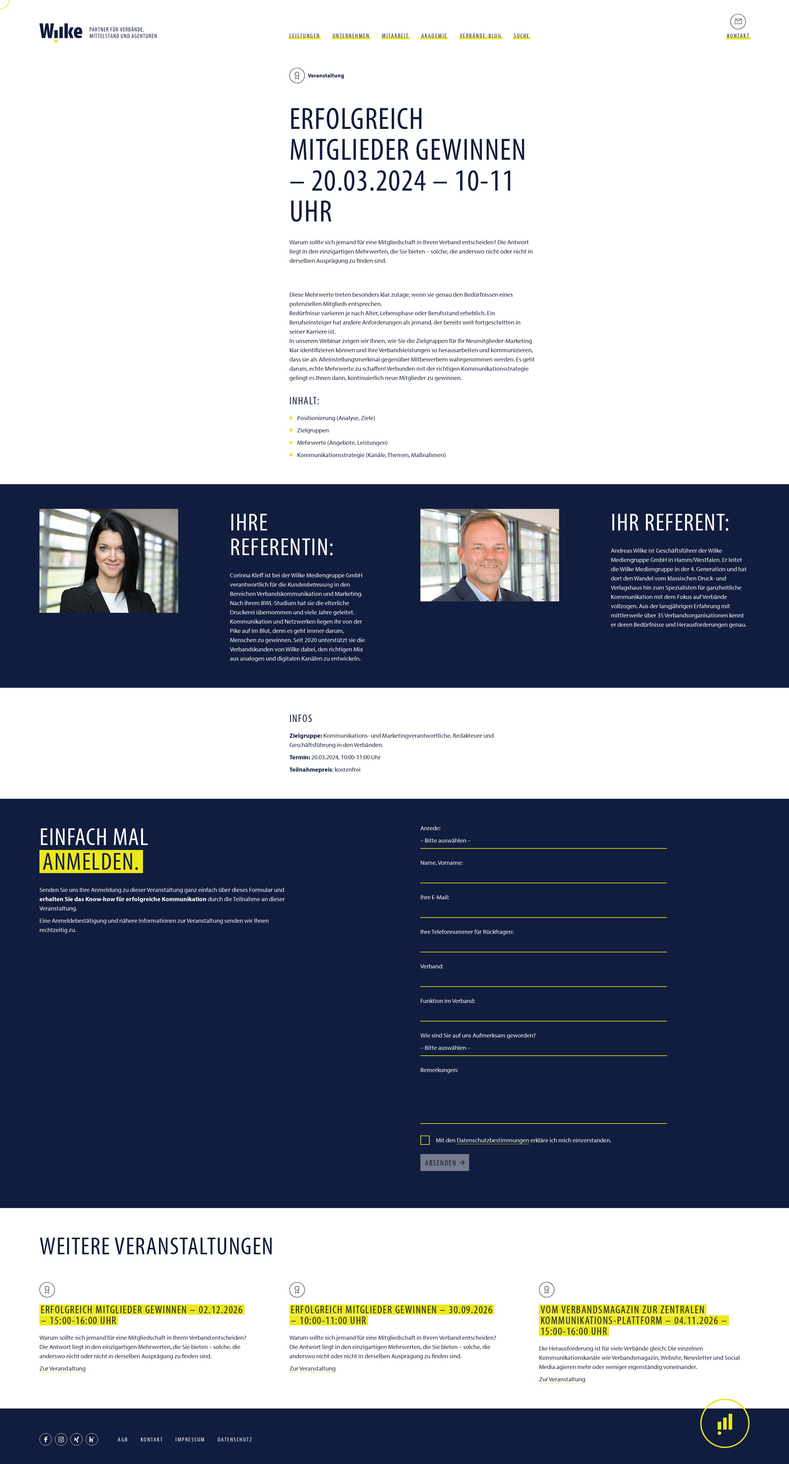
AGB (123, 1439)
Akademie (434, 35)
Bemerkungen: (439, 1070)
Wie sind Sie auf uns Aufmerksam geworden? (478, 1035)
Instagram (61, 1439)
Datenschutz (235, 1439)
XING (76, 1439)
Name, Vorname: (441, 862)
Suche (522, 35)
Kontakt (152, 1439)
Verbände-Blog (481, 35)
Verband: (431, 966)
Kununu (92, 1439)
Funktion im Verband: (447, 1000)
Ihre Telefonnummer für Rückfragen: (466, 931)
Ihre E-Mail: (434, 897)
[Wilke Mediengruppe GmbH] (101, 31)
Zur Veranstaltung (62, 1368)
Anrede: (430, 828)
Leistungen (304, 35)
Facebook (45, 1439)
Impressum (190, 1439)
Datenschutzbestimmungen (493, 1140)
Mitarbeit (395, 35)
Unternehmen (351, 35)
